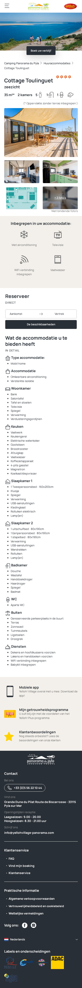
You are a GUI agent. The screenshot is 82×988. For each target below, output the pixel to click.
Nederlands (17, 939)
